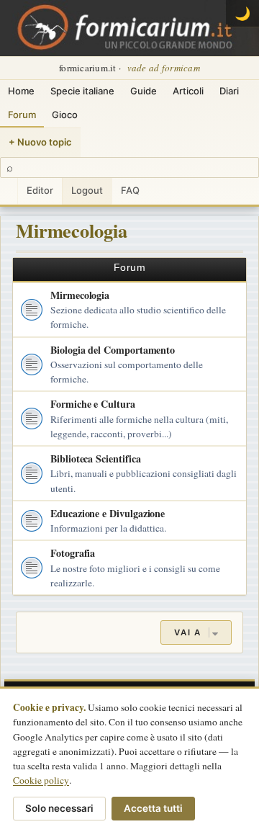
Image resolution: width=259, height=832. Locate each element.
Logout (87, 190)
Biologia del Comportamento (112, 349)
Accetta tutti (153, 808)
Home (21, 91)
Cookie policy (41, 780)
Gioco (65, 114)
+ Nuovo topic (40, 142)
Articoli (188, 91)
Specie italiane (82, 91)
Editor (40, 190)
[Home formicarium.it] (129, 28)
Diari (229, 91)
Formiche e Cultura (92, 403)
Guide (143, 91)
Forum (22, 114)
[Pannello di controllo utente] (8, 191)
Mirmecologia (71, 230)
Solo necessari (59, 808)
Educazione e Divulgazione (107, 513)
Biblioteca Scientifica (95, 458)
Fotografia (72, 552)
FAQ (130, 190)
